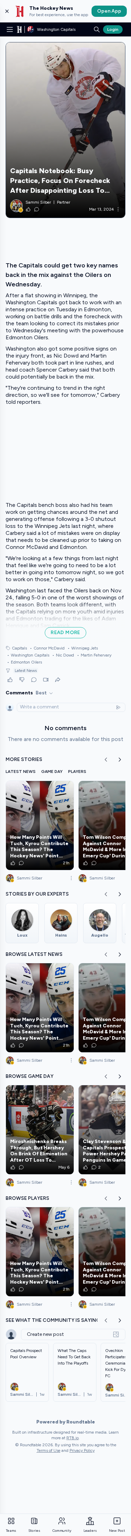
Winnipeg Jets (82, 648)
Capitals (19, 648)
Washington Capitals (28, 655)
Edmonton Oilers (24, 662)
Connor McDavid (47, 648)
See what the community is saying (53, 1320)
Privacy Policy (82, 1450)
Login (112, 29)
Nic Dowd (63, 655)
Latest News (26, 670)
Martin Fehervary (94, 655)
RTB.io (72, 1437)
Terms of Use (48, 1450)
